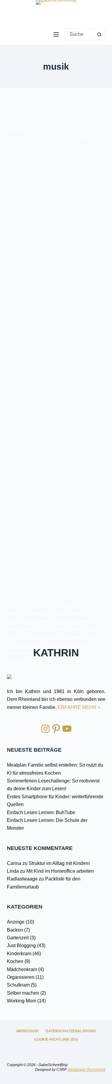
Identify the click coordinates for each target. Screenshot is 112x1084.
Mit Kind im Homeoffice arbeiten (60, 871)
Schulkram (18, 984)
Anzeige (15, 136)
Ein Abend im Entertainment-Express (54, 142)
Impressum (27, 1031)
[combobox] (79, 34)
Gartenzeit (18, 937)
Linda (13, 871)
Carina (14, 863)
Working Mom (21, 1000)
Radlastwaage (22, 878)
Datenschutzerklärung (71, 1031)
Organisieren (20, 977)
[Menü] (56, 34)
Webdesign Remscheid (86, 1070)
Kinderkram (19, 953)
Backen (15, 929)
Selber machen (23, 993)
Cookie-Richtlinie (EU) (56, 1039)
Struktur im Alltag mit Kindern (59, 863)
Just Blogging (21, 945)
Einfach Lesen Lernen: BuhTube (41, 812)
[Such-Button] (99, 34)
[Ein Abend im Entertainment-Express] (56, 375)
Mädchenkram (22, 969)
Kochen (15, 961)
